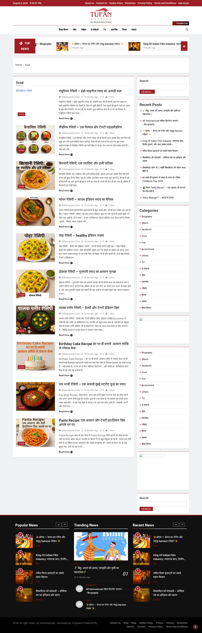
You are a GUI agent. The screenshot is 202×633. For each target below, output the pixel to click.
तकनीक (114, 29)
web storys (183, 3)
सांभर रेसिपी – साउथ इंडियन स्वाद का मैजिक (86, 199)
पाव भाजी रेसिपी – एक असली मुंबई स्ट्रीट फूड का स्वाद (92, 384)
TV (104, 29)
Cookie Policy (116, 3)
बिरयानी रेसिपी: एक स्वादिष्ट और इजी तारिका (86, 163)
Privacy (159, 623)
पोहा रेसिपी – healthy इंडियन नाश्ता (82, 235)
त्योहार (83, 29)
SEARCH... (147, 91)
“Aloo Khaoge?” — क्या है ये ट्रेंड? (158, 197)
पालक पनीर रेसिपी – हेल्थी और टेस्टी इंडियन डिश (89, 308)
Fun (144, 242)
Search (144, 80)
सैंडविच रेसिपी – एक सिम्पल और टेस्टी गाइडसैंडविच (90, 127)
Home (18, 64)
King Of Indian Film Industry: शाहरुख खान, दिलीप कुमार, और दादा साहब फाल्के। (160, 43)
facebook (147, 229)
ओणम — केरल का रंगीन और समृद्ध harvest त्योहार (75, 43)
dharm (145, 223)
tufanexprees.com (71, 96)
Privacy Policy (145, 3)
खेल (74, 29)
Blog (126, 623)
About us (89, 3)
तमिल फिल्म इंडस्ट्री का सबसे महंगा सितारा (160, 150)
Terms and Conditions (165, 3)
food (21, 114)
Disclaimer (130, 3)
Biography (147, 216)
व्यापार (134, 29)
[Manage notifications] (195, 626)
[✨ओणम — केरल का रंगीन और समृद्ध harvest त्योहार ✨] (39, 48)
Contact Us (101, 3)
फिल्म (124, 29)
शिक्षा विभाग (63, 29)
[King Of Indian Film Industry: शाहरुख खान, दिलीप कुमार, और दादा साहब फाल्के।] (112, 48)
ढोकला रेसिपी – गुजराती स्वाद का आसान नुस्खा (87, 272)
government (148, 249)
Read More (64, 118)
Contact (130, 626)
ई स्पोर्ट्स (94, 29)
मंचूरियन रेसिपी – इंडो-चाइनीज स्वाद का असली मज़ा (90, 91)
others (145, 255)
